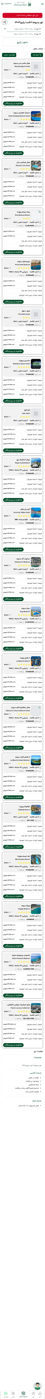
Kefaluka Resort (24, 810)
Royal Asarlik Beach (22, 463)
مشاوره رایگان (23, 1397)
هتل (13, 1397)
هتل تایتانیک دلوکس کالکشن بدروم (19, 1005)
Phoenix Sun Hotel (23, 165)
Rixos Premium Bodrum (21, 958)
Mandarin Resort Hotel (21, 364)
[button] (37, 55)
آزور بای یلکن (25, 509)
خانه (40, 1397)
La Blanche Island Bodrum (20, 760)
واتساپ (6, 1397)
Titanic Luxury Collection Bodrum (20, 1008)
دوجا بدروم (26, 608)
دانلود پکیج (22, 42)
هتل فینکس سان (23, 162)
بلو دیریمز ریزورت (23, 856)
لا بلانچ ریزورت (25, 658)
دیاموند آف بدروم (23, 559)
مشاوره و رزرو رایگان (13, 103)
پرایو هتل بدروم (24, 261)
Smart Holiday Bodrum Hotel (19, 116)
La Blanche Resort (23, 661)
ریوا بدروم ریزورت (23, 212)
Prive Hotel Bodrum (22, 265)
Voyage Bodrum (24, 909)
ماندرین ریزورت (24, 360)
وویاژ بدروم (26, 906)
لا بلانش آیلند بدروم (22, 757)
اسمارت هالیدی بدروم (22, 113)
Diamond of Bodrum (22, 562)
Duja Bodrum (25, 611)
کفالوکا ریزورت (24, 806)
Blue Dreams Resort (22, 859)
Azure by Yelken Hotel (21, 512)
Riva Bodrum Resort (22, 215)
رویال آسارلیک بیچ (23, 460)
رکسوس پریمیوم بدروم (21, 955)
